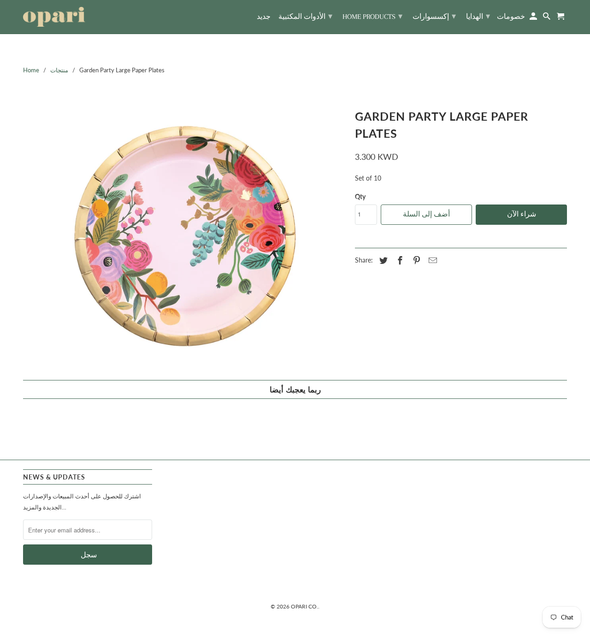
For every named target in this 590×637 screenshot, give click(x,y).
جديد (264, 16)
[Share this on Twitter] (382, 260)
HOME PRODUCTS (372, 16)
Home (31, 70)
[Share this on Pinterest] (415, 260)
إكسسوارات (434, 16)
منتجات (59, 70)
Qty (360, 196)
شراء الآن (521, 214)
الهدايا (478, 16)
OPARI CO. (304, 606)
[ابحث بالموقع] (547, 18)
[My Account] (534, 18)
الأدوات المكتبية (305, 16)
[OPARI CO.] (54, 17)
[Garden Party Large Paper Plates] (184, 238)
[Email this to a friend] (431, 260)
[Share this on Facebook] (398, 260)
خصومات (511, 16)
